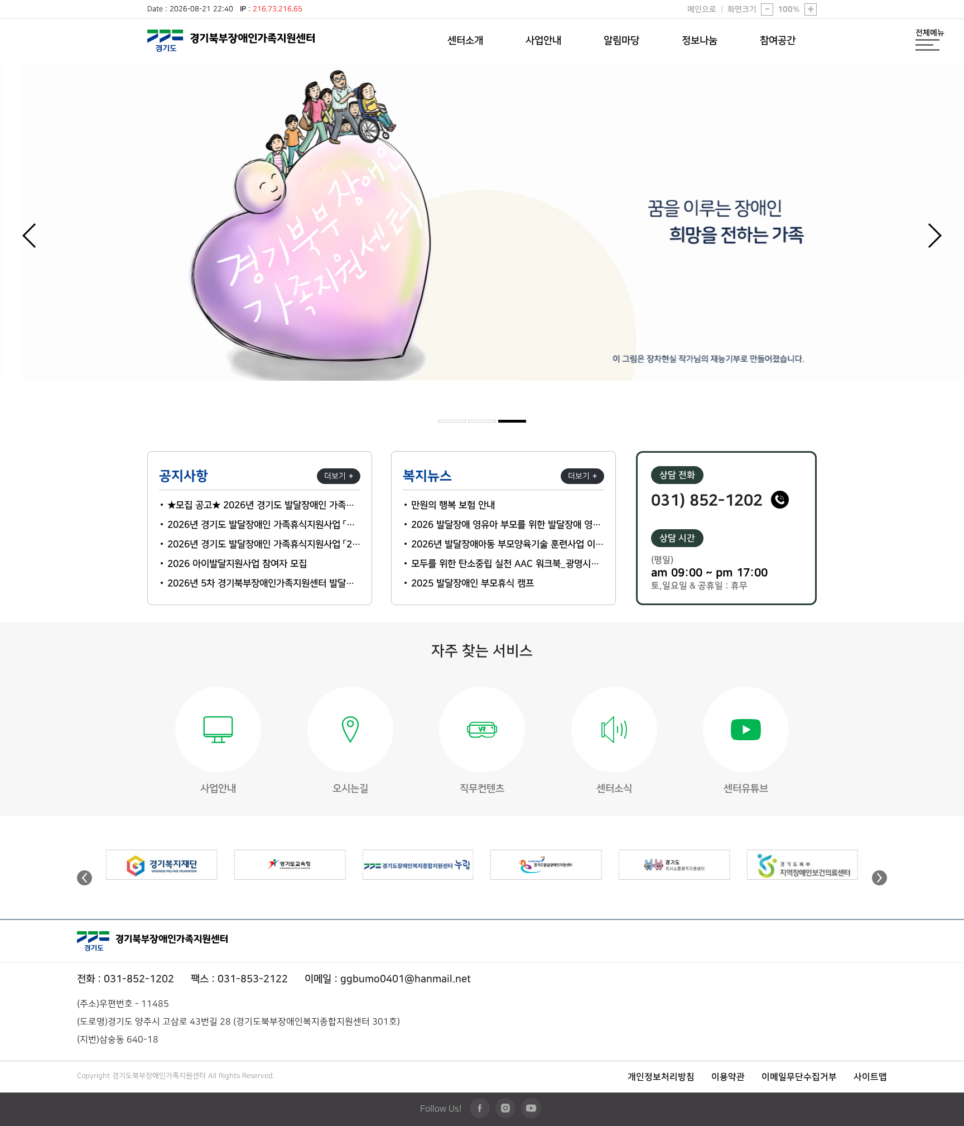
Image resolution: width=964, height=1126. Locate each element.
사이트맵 (870, 1077)
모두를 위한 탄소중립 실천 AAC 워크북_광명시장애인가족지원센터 (507, 564)
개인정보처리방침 (661, 1077)
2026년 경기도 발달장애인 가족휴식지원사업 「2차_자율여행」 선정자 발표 (263, 544)
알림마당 (621, 40)
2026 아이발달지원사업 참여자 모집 (237, 564)
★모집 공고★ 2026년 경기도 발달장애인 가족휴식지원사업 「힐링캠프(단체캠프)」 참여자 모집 (263, 505)
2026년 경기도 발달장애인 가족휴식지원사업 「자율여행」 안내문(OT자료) (263, 525)
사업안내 (543, 40)
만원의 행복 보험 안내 (453, 505)
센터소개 (465, 40)
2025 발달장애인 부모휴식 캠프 (472, 583)
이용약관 (728, 1077)
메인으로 (701, 9)
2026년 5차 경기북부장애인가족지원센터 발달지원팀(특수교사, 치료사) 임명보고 (263, 583)
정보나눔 (699, 40)
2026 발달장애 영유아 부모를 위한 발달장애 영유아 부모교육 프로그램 (507, 525)
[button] (934, 235)
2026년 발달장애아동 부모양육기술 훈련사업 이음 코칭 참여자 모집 (507, 544)
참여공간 (778, 40)
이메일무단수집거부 (799, 1077)
